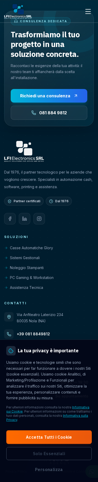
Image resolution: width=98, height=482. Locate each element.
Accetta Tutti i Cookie (49, 437)
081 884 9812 (53, 112)
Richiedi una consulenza (45, 95)
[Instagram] (39, 218)
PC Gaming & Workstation (32, 277)
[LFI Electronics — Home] (18, 11)
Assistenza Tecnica (26, 287)
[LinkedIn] (24, 218)
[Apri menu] (88, 11)
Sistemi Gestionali (25, 257)
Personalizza (49, 469)
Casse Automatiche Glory (31, 248)
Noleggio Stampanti (27, 267)
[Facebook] (10, 218)
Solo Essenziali (49, 453)
